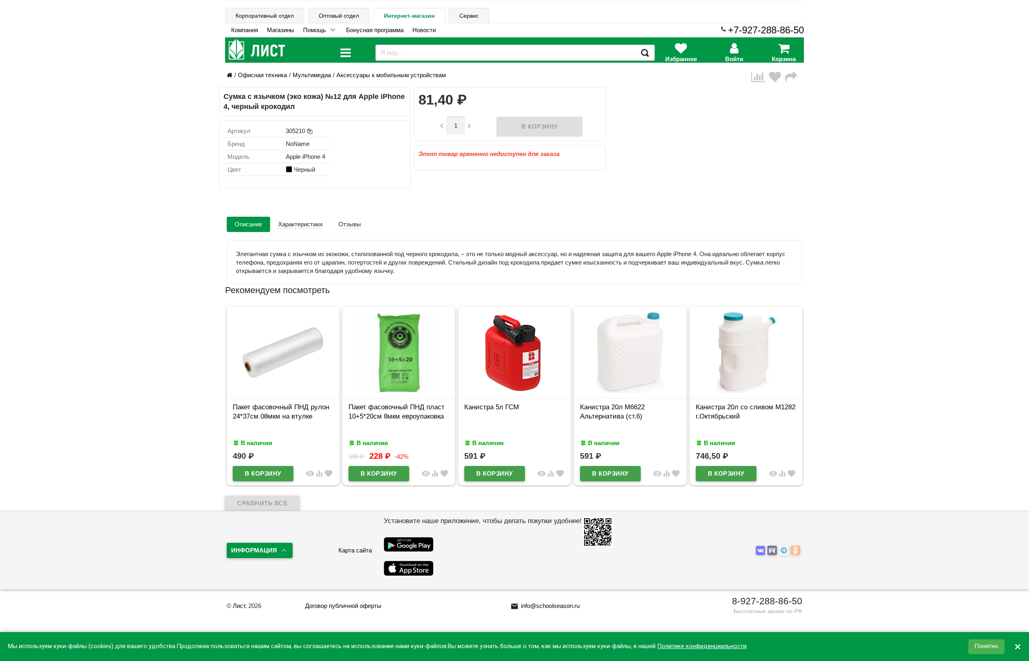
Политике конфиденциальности (701, 646)
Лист (239, 605)
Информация (254, 550)
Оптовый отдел (339, 15)
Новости (424, 30)
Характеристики (300, 224)
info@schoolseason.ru (545, 605)
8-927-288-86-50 (767, 601)
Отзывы (349, 224)
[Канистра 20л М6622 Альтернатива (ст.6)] (630, 390)
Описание (248, 224)
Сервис (469, 15)
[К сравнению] (760, 77)
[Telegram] (785, 550)
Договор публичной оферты (343, 605)
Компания (244, 30)
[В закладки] (777, 77)
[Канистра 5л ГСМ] (514, 390)
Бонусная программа (375, 30)
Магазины (280, 30)
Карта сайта (355, 550)
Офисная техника (262, 75)
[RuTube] (773, 550)
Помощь (314, 30)
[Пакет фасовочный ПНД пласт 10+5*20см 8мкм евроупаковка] (398, 390)
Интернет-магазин (409, 15)
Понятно (986, 646)
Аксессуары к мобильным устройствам (391, 75)
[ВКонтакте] (761, 550)
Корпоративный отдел (265, 15)
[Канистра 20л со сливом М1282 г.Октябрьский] (746, 390)
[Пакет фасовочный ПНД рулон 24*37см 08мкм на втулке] (283, 390)
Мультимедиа (312, 75)
